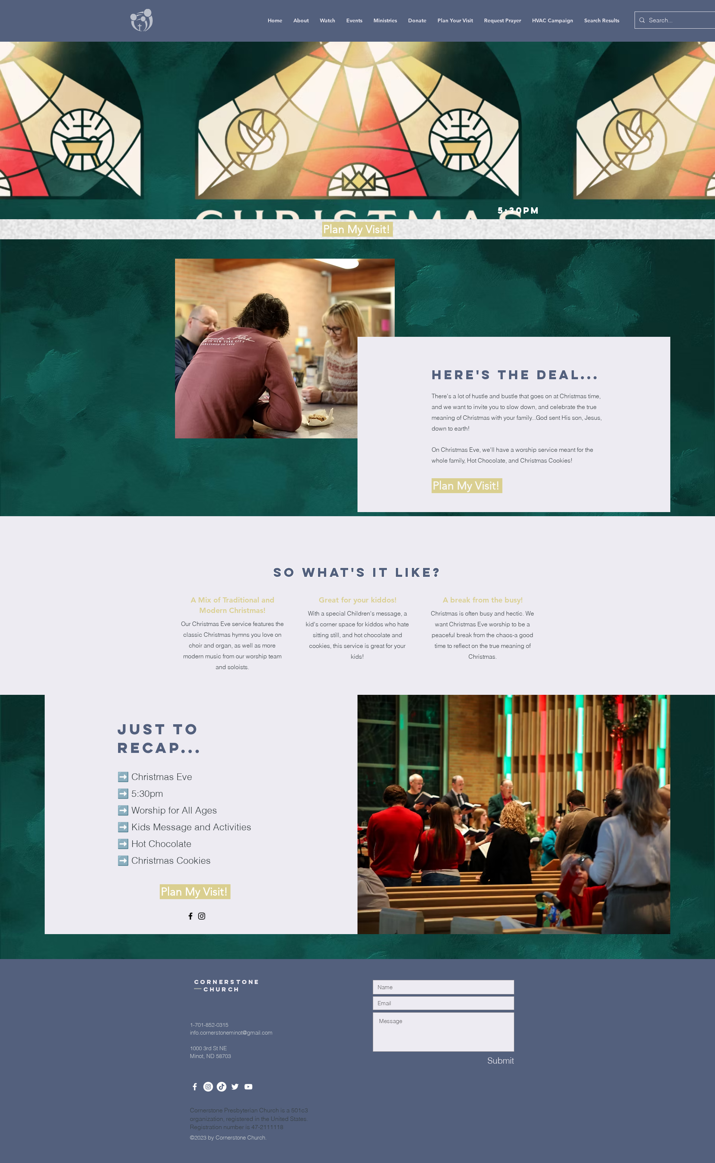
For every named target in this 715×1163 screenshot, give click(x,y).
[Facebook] (190, 916)
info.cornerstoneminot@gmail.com (231, 1032)
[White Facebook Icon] (195, 1087)
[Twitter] (235, 1087)
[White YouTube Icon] (248, 1087)
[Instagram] (201, 916)
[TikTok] (221, 1087)
